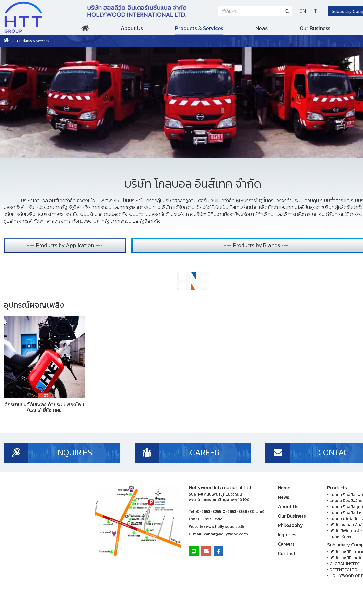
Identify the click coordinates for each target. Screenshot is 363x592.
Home (85, 29)
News (261, 28)
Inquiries (287, 534)
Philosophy (290, 525)
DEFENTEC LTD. (344, 569)
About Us (132, 28)
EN (302, 11)
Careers (286, 544)
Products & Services (199, 28)
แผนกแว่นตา (340, 537)
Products (337, 487)
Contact (287, 553)
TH (317, 11)
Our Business (315, 28)
